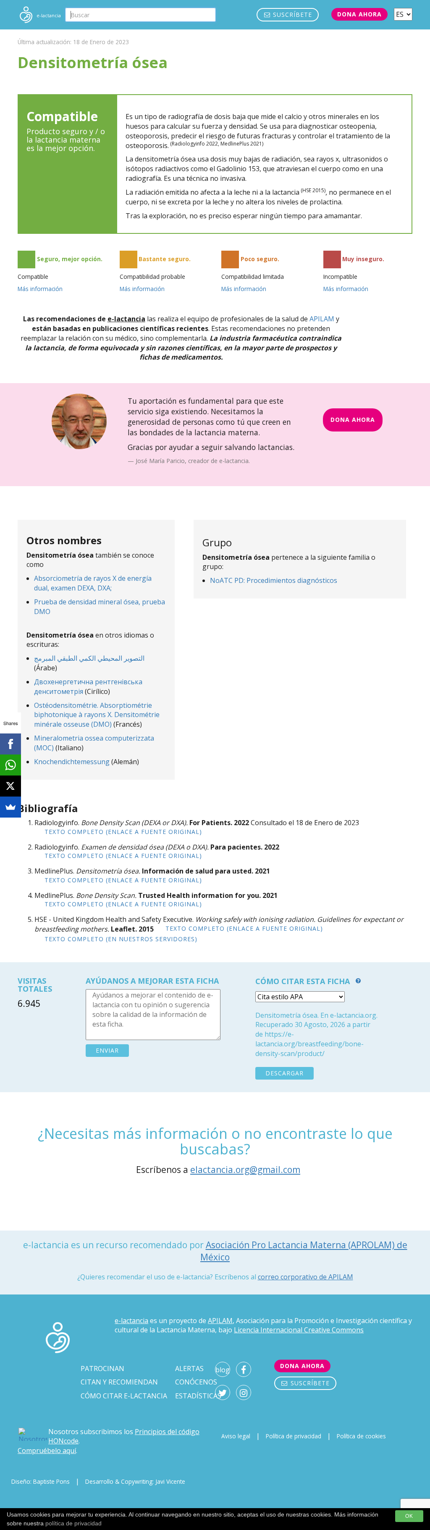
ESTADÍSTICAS (198, 1395)
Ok (409, 1516)
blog (222, 1369)
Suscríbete (291, 15)
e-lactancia (131, 1320)
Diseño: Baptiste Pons (40, 1481)
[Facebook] (10, 743)
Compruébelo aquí (47, 1450)
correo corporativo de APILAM (305, 1276)
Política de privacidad (293, 1436)
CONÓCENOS (196, 1382)
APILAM (321, 318)
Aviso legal (235, 1436)
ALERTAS (189, 1368)
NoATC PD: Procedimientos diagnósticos (273, 580)
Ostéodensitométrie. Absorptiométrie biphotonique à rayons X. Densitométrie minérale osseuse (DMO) (97, 715)
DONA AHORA (352, 420)
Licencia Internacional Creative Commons (299, 1329)
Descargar (284, 1073)
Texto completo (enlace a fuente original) (123, 832)
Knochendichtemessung (72, 761)
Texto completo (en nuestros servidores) (121, 939)
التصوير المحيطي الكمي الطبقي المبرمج (89, 658)
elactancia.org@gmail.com (245, 1169)
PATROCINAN (102, 1368)
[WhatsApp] (10, 765)
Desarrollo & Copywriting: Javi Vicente (135, 1481)
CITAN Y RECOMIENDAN (119, 1382)
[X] (10, 786)
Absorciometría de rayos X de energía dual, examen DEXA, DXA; (93, 583)
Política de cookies (361, 1436)
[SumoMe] (10, 807)
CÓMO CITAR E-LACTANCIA (124, 1395)
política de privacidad (73, 1523)
